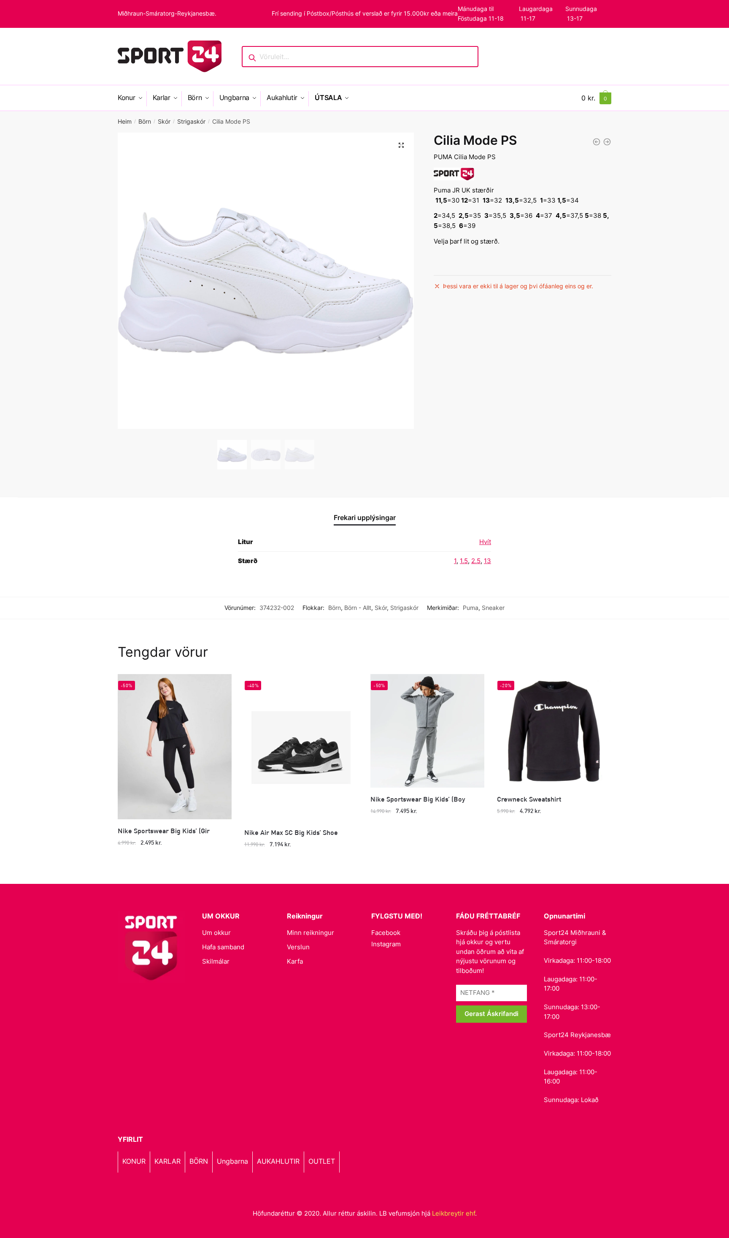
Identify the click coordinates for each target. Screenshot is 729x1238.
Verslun (298, 947)
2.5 (476, 561)
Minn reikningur (310, 933)
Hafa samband (223, 947)
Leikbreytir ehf (453, 1213)
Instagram (386, 944)
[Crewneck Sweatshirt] (554, 731)
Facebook (385, 933)
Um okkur (216, 933)
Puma (470, 607)
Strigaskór (191, 121)
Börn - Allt (357, 607)
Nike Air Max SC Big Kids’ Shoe (291, 832)
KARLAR (167, 1161)
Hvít (485, 542)
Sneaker (493, 607)
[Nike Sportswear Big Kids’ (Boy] (427, 731)
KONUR (134, 1161)
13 (487, 561)
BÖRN (198, 1161)
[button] (401, 145)
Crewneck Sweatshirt (529, 799)
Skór (164, 121)
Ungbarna (232, 1161)
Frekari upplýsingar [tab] (365, 517)
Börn (144, 121)
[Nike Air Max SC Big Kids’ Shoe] (301, 747)
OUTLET (321, 1161)
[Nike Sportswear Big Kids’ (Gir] (175, 746)
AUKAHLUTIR (278, 1161)
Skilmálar (216, 961)
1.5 (464, 561)
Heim (125, 121)
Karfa (295, 961)
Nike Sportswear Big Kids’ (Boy (417, 799)
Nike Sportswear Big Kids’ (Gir (164, 830)
